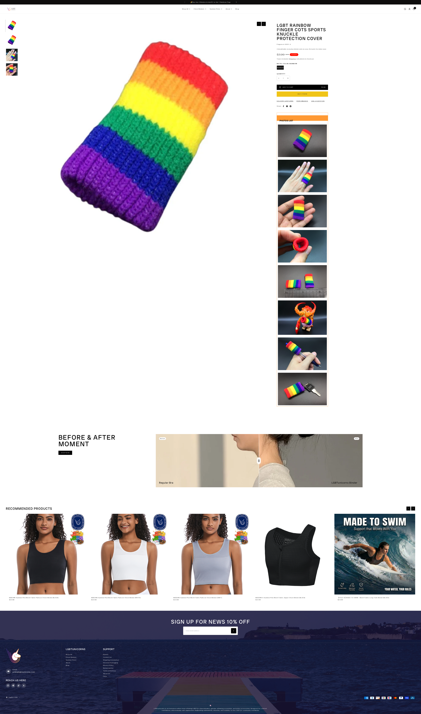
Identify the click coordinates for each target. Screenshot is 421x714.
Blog (237, 9)
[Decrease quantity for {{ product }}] (279, 78)
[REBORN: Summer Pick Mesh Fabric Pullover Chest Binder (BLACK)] (46, 554)
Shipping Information (111, 660)
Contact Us (107, 657)
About (228, 9)
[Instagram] (8, 685)
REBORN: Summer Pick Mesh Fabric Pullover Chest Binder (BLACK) (34, 598)
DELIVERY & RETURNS (285, 101)
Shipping (292, 59)
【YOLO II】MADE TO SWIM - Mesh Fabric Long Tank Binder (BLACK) (363, 598)
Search (105, 654)
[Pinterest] (290, 106)
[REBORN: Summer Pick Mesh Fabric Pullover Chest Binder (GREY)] (210, 554)
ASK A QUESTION (318, 101)
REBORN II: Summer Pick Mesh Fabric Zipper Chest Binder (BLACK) (280, 598)
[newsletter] (233, 630)
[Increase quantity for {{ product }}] (288, 78)
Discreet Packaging (110, 663)
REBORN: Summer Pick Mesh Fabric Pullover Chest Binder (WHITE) (116, 598)
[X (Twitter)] (287, 106)
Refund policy (108, 668)
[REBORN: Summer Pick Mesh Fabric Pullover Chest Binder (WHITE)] (128, 554)
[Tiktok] (18, 685)
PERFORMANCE (302, 101)
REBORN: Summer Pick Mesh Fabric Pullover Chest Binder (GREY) (197, 598)
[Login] (409, 9)
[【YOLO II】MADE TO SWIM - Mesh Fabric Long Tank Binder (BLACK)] (374, 554)
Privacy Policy (108, 665)
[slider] (259, 460)
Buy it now (302, 94)
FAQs (105, 676)
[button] (184, 2)
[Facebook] (283, 106)
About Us (106, 673)
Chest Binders (199, 9)
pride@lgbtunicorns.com (24, 672)
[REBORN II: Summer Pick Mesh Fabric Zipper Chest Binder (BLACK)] (292, 554)
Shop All (185, 9)
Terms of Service (109, 671)
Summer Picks (215, 9)
